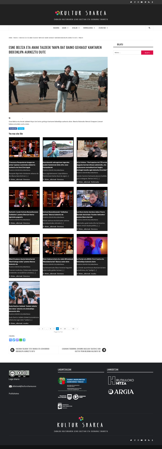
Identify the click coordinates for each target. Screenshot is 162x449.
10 (65, 329)
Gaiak (64, 28)
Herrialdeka (88, 28)
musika (25, 118)
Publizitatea (14, 393)
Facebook (13, 128)
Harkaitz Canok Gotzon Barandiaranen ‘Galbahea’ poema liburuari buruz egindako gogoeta (23, 214)
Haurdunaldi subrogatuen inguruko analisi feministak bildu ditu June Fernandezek (56, 165)
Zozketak (102, 28)
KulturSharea (26, 115)
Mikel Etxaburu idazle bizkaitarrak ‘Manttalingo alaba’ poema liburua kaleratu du (22, 261)
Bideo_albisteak (16, 118)
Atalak (75, 28)
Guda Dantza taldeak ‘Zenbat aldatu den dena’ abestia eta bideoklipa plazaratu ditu (23, 308)
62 (73, 329)
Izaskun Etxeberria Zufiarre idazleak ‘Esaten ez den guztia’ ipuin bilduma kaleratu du (81, 350)
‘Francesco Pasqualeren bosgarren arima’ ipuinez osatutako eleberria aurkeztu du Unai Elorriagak (22, 165)
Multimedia (95, 182)
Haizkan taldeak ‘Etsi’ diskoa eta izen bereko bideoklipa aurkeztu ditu (32, 350)
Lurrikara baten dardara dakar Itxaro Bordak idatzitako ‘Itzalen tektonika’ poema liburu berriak (91, 214)
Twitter (21, 128)
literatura (26, 179)
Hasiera (56, 28)
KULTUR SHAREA (81, 425)
